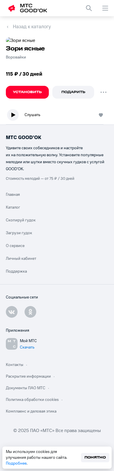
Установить (27, 92)
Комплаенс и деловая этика (31, 411)
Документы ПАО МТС (25, 388)
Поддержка (16, 271)
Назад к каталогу (32, 27)
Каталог (13, 207)
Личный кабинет (21, 258)
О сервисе (15, 246)
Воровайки (16, 57)
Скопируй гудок (21, 220)
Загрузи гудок (19, 233)
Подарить (73, 92)
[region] (57, 116)
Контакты (14, 364)
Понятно (95, 457)
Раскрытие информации (28, 376)
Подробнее (16, 463)
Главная (13, 194)
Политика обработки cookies (32, 399)
